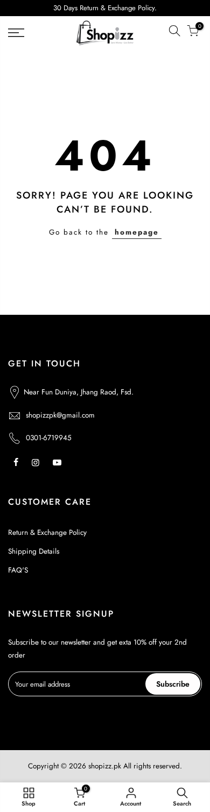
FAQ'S (18, 570)
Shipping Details (33, 551)
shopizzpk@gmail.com (60, 415)
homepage (137, 232)
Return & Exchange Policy (47, 532)
